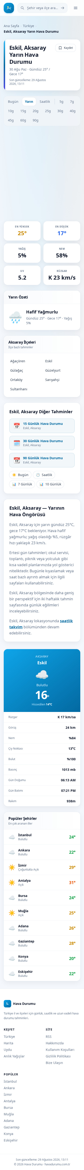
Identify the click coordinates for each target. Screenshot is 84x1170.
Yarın (29, 101)
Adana (9, 1120)
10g (11, 111)
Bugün (13, 101)
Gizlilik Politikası (58, 1056)
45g (11, 120)
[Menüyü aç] (75, 8)
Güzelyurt (52, 370)
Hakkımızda (55, 1043)
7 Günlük (22, 484)
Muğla (9, 1114)
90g (35, 120)
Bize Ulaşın (54, 1062)
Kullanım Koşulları (60, 1049)
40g (73, 111)
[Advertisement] (42, 174)
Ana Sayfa (11, 26)
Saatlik (45, 101)
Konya (8, 1133)
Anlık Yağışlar (14, 1056)
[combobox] (42, 8)
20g (35, 111)
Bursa (8, 1107)
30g (60, 111)
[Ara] (62, 8)
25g (48, 111)
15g (23, 111)
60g (23, 120)
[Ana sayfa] (9, 8)
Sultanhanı (18, 389)
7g (72, 101)
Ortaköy (16, 379)
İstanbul (10, 1081)
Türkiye (28, 26)
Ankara (9, 1088)
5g (61, 101)
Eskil (48, 361)
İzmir (8, 1094)
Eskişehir (11, 1140)
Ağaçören (17, 361)
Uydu (8, 1049)
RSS (49, 1036)
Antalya (9, 1101)
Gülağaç (16, 370)
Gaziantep (12, 1127)
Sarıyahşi (52, 379)
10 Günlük (50, 484)
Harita (8, 1043)
